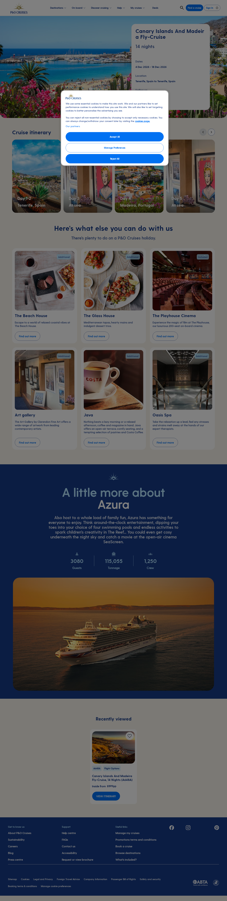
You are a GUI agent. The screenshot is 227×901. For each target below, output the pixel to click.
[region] (115, 128)
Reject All (114, 158)
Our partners (73, 126)
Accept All (115, 136)
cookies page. (142, 121)
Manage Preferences (114, 147)
